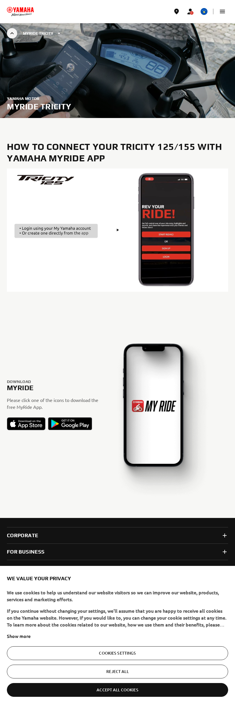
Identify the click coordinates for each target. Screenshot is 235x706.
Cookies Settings (117, 653)
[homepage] (20, 11)
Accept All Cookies (117, 690)
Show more (19, 636)
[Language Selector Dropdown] (204, 11)
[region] (117, 636)
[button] (222, 11)
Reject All (117, 671)
